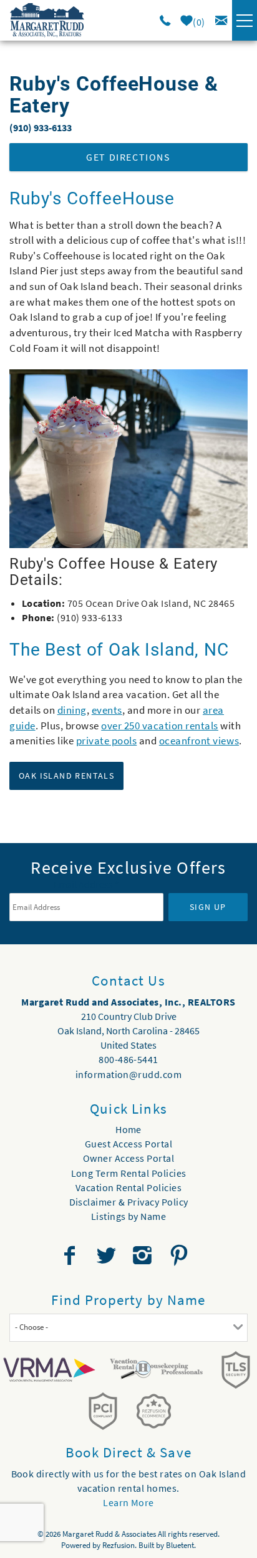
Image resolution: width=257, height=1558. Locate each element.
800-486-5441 (128, 1059)
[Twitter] (107, 1255)
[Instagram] (143, 1255)
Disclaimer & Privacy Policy (128, 1202)
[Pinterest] (180, 1255)
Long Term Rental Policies (129, 1173)
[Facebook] (71, 1255)
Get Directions (128, 157)
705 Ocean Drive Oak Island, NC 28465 (151, 603)
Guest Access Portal (128, 1143)
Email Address (86, 884)
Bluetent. (181, 1545)
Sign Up (208, 906)
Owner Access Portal (128, 1158)
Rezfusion (118, 1545)
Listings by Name (129, 1216)
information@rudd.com (128, 1074)
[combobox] (128, 1328)
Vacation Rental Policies (128, 1187)
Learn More (128, 1502)
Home (128, 1129)
